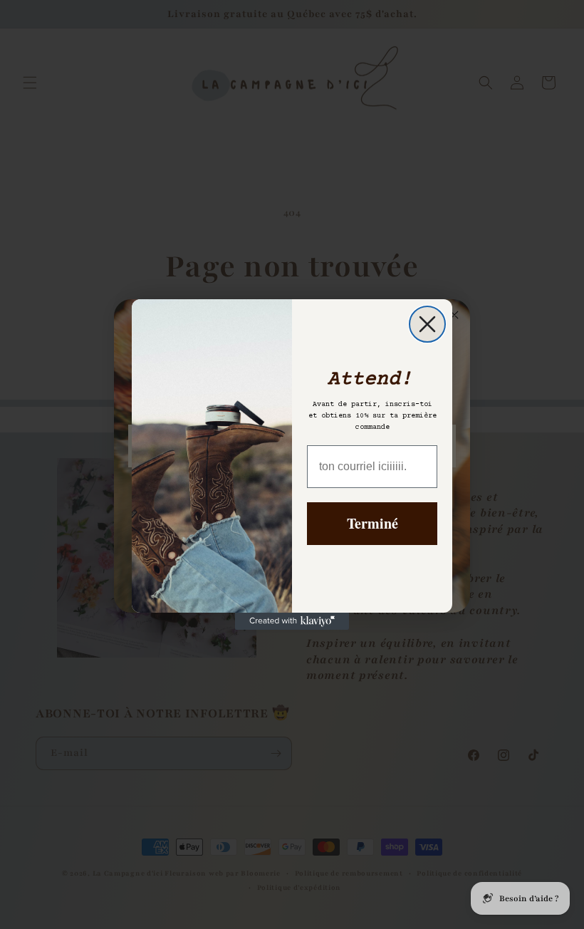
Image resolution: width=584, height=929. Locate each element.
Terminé (372, 523)
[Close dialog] (427, 324)
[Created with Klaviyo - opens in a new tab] (292, 621)
